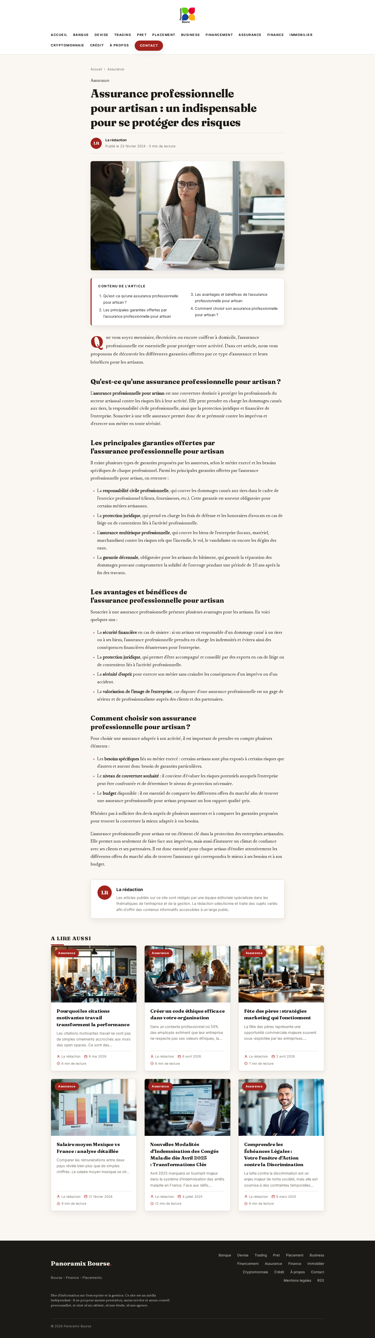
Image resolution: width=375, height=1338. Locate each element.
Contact (149, 45)
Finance (275, 35)
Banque (81, 35)
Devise (102, 35)
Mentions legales (297, 1280)
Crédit (97, 45)
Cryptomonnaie (67, 45)
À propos (119, 45)
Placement (164, 35)
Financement (219, 35)
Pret (142, 35)
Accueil (59, 35)
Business (190, 35)
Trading (123, 35)
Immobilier (301, 35)
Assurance (250, 35)
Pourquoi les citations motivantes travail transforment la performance (93, 1017)
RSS (320, 1280)
